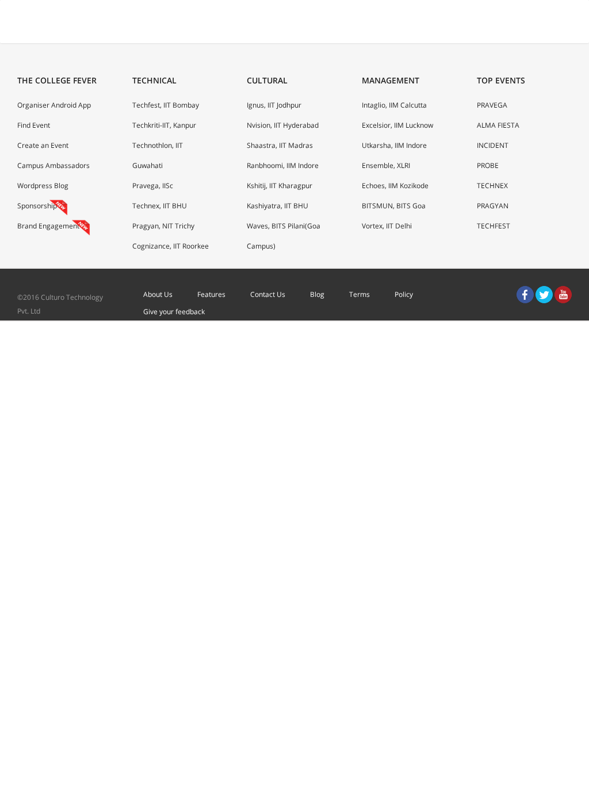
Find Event (33, 125)
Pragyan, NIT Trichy (163, 226)
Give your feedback (174, 311)
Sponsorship (37, 206)
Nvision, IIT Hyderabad (283, 125)
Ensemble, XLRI (386, 165)
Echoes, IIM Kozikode (395, 185)
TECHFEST (493, 226)
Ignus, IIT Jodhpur (274, 105)
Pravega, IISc (152, 185)
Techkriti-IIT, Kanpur (164, 125)
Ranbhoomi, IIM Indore (283, 165)
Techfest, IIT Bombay (165, 105)
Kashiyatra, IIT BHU (277, 206)
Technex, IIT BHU (159, 206)
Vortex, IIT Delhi (387, 226)
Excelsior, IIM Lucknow (397, 125)
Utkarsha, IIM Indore (394, 145)
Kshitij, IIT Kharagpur (279, 185)
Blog (317, 294)
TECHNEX (492, 185)
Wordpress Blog (42, 185)
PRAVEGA (492, 105)
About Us (158, 294)
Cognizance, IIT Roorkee (170, 246)
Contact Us (267, 294)
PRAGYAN (492, 206)
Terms (359, 294)
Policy (404, 294)
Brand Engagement (48, 226)
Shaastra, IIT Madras (280, 145)
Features (211, 294)
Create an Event (42, 145)
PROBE (488, 165)
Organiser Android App (54, 105)
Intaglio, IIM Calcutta (394, 105)
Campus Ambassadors (53, 165)
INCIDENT (492, 145)
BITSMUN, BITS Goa (394, 206)
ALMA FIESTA (498, 125)
